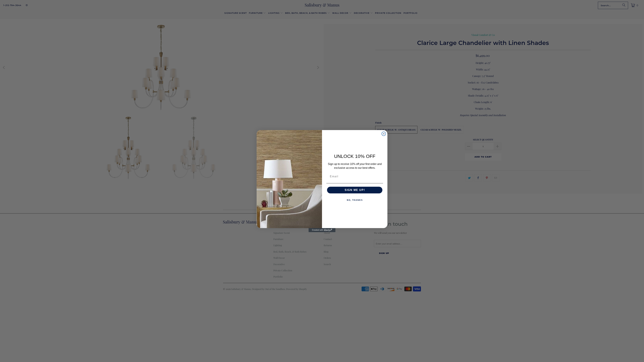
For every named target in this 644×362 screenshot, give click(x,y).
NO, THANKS (355, 200)
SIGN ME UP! (355, 190)
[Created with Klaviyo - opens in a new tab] (322, 230)
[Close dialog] (384, 134)
